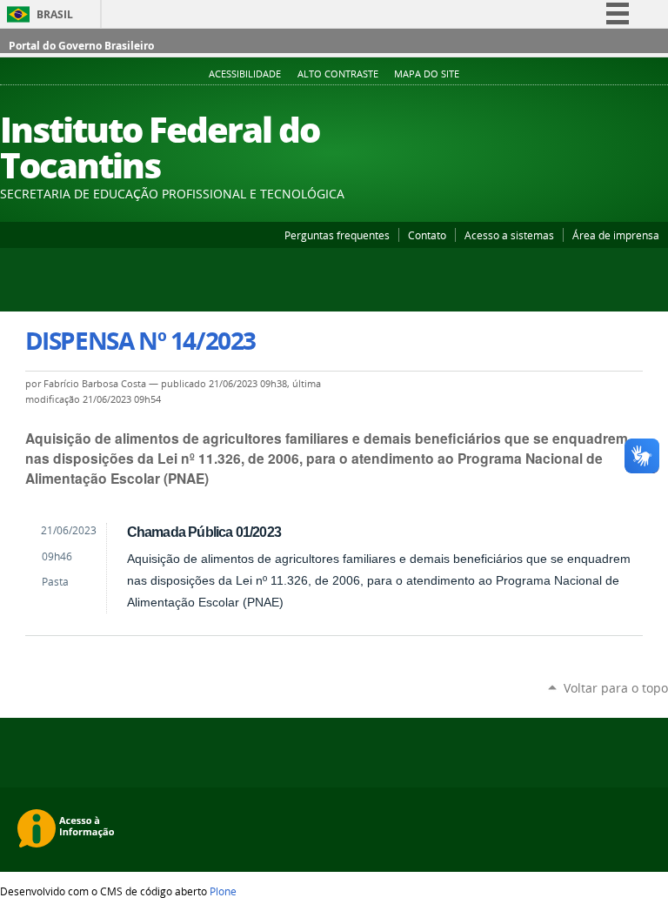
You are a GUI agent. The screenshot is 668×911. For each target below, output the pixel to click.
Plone (223, 891)
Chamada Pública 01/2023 (204, 531)
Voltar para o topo (616, 688)
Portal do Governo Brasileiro (81, 45)
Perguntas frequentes (337, 235)
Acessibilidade (245, 74)
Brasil (55, 14)
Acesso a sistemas (509, 235)
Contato (427, 235)
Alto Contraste (337, 74)
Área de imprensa (615, 235)
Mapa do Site (426, 74)
